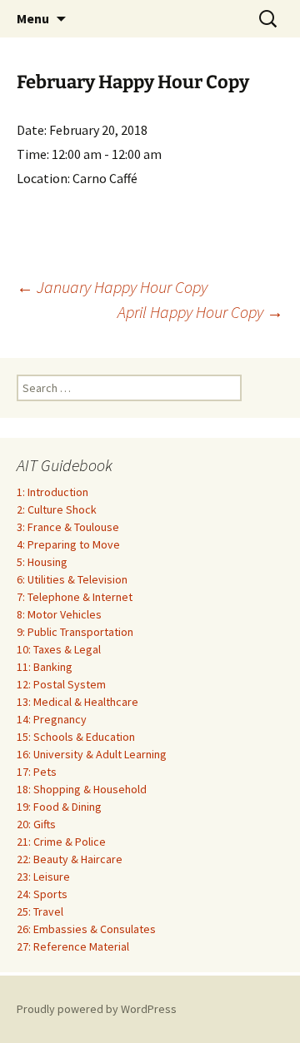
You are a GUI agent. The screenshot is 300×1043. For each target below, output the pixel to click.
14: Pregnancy (52, 719)
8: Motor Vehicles (59, 614)
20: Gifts (36, 824)
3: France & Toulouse (68, 526)
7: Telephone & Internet (74, 596)
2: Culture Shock (57, 509)
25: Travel (40, 911)
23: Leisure (43, 876)
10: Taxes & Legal (59, 649)
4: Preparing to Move (68, 544)
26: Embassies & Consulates (86, 928)
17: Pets (37, 771)
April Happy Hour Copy (200, 311)
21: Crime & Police (61, 841)
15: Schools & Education (76, 736)
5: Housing (42, 561)
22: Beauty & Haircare (69, 859)
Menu (33, 18)
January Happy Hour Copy (112, 286)
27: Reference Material (73, 946)
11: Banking (44, 666)
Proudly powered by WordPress (97, 1008)
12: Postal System (61, 684)
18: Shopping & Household (82, 789)
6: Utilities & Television (72, 579)
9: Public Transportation (75, 631)
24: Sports (42, 894)
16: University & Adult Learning (92, 754)
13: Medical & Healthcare (77, 701)
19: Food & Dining (59, 806)
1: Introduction (52, 491)
